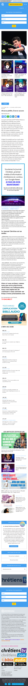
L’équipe (15, 670)
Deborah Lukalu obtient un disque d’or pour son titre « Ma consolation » (7, 94)
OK (5, 684)
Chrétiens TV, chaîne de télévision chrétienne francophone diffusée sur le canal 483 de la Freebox (6, 673)
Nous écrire (3, 666)
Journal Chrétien (6, 614)
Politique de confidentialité (17, 684)
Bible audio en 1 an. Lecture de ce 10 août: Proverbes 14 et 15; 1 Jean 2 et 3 (13, 491)
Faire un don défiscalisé (16, 4)
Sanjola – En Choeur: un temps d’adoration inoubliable (20, 76)
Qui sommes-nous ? (18, 666)
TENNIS (5, 103)
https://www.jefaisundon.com (13, 293)
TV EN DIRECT (6, 299)
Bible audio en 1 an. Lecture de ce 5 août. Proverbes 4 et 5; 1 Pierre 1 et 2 (21, 499)
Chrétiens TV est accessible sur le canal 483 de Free (6, 76)
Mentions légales (17, 668)
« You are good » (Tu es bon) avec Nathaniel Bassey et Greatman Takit (20, 94)
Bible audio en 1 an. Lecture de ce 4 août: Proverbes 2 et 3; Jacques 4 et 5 (21, 509)
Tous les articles (13, 546)
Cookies (3, 670)
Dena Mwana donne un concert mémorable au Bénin (21, 468)
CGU (2, 668)
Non (9, 684)
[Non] (26, 682)
